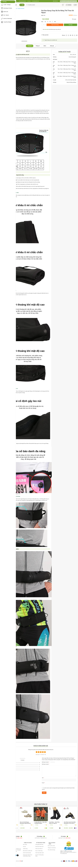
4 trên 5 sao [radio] (53, 762)
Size (42, 21)
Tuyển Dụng (25, 848)
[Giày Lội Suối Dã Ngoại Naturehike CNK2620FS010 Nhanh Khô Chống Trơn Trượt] (26, 814)
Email (43, 782)
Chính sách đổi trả (38, 848)
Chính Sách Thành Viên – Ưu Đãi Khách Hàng (28, 855)
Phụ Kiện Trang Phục (21, 8)
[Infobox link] (55, 1)
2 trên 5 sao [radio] (51, 762)
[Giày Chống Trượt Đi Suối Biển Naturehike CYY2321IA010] (70, 814)
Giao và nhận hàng (38, 850)
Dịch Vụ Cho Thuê (51, 845)
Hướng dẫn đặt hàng (39, 844)
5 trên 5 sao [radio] (54, 762)
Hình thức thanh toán (39, 846)
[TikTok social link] (18, 855)
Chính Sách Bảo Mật (27, 852)
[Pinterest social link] (72, 35)
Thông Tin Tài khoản (52, 847)
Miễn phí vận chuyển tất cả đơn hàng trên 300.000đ (68, 1)
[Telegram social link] (77, 35)
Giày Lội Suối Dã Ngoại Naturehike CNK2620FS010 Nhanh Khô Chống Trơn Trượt (25, 823)
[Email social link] (70, 35)
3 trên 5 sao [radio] (52, 762)
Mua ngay (70, 24)
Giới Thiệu (25, 844)
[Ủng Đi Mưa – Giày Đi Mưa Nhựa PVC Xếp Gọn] (55, 814)
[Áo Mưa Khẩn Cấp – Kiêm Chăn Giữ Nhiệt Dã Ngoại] (41, 814)
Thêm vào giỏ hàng (55, 24)
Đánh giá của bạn (45, 762)
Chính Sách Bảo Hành (39, 852)
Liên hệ (24, 846)
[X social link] (68, 35)
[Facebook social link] (66, 35)
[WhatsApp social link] (75, 35)
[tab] (28, 51)
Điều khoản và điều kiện (27, 850)
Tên (43, 777)
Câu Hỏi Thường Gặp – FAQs (39, 855)
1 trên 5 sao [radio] (50, 762)
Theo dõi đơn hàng (51, 849)
